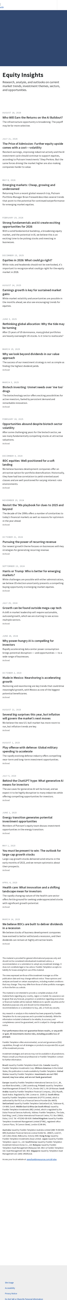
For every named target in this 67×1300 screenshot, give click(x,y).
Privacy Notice (11, 1293)
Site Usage (9, 1282)
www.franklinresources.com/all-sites (42, 1159)
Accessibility (10, 1288)
